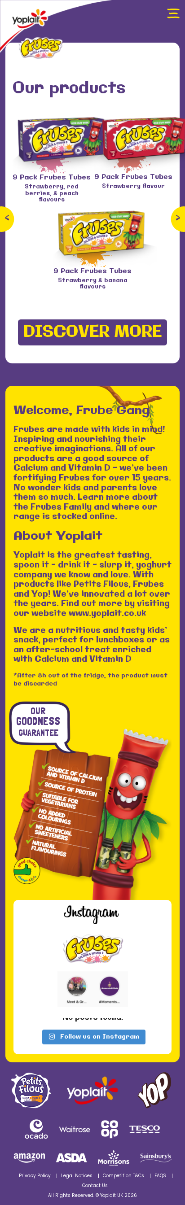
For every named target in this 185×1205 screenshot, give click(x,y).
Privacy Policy (35, 1176)
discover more (92, 332)
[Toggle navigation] (173, 13)
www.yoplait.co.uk (107, 614)
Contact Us (95, 1185)
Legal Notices (76, 1176)
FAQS (160, 1176)
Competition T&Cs (123, 1176)
